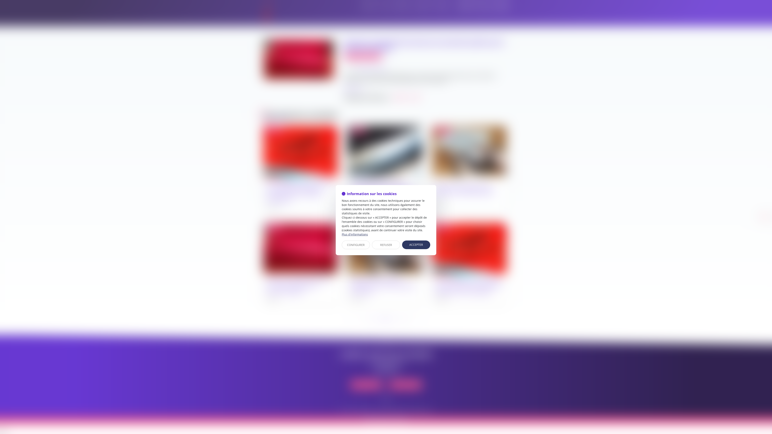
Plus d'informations (355, 234)
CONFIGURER (356, 245)
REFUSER (386, 245)
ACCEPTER (416, 245)
